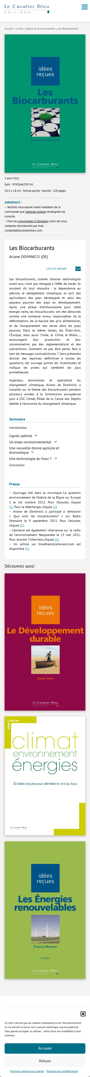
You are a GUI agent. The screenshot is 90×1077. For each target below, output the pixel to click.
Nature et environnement (40, 28)
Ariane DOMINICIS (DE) (28, 256)
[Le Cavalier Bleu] (27, 12)
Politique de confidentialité (62, 1071)
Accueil (9, 28)
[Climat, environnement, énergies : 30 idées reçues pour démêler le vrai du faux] (45, 776)
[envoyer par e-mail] (78, 269)
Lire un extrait (56, 268)
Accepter (45, 1048)
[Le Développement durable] (45, 642)
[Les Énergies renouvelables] (45, 910)
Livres (19, 28)
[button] (83, 1014)
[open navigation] (85, 7)
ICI (11, 507)
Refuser (45, 1061)
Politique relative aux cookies (27, 1071)
